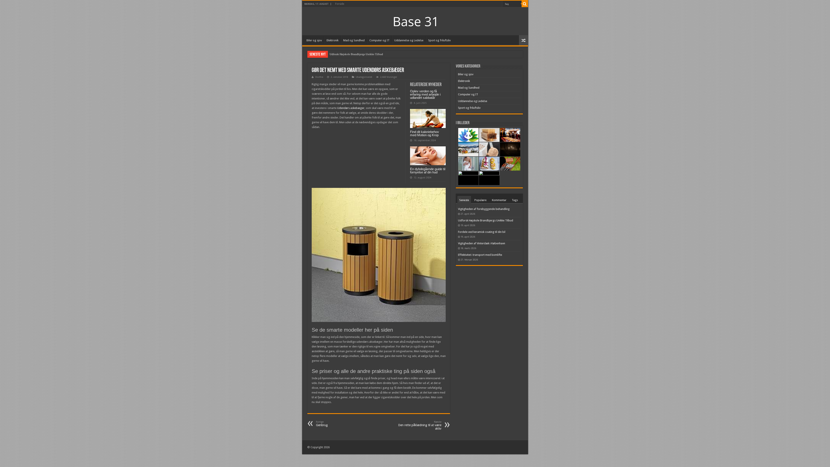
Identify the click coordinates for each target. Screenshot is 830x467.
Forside (339, 3)
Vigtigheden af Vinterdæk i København (481, 243)
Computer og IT (379, 40)
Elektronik (332, 40)
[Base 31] (415, 21)
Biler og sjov (314, 40)
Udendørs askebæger (350, 108)
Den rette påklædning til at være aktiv (419, 425)
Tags (515, 200)
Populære (480, 200)
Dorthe (319, 77)
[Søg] (525, 4)
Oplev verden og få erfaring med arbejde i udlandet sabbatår (425, 94)
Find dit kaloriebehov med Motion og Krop (424, 133)
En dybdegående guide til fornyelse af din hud (427, 170)
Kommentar (499, 200)
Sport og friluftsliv (439, 40)
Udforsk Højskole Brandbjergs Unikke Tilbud (356, 54)
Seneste (464, 200)
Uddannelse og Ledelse (408, 40)
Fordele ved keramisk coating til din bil (481, 232)
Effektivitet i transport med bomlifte (480, 254)
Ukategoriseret (364, 77)
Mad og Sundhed (354, 40)
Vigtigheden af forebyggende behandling (484, 209)
